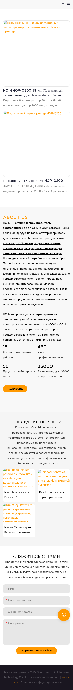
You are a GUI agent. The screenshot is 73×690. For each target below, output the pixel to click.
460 (42, 346)
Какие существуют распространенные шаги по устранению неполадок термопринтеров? (17, 530)
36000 (45, 366)
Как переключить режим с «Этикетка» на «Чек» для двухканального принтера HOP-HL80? (16, 494)
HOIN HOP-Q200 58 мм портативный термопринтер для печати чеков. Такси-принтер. (33, 93)
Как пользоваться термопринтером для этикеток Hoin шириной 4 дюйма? (53, 494)
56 (6, 366)
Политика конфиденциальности (41, 682)
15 (5, 346)
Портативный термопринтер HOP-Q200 (33, 180)
